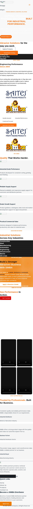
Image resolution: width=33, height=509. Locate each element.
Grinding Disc (5, 57)
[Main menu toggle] (29, 5)
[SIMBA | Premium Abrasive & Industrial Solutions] (7, 4)
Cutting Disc (4, 55)
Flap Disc (3, 58)
